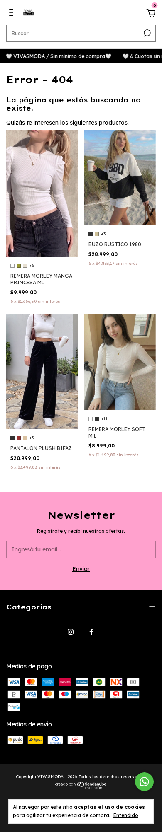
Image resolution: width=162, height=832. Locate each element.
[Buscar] (146, 33)
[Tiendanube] (81, 787)
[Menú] (12, 14)
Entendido (125, 815)
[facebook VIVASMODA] (91, 632)
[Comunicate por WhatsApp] (144, 781)
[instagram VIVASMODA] (70, 632)
